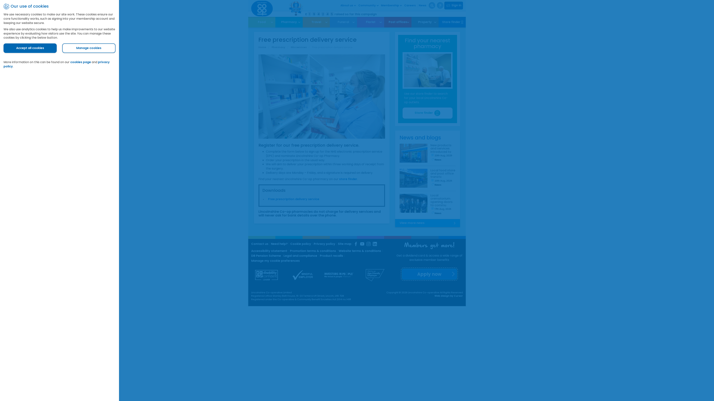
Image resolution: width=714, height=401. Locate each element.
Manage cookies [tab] (88, 48)
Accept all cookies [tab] (30, 48)
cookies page (80, 62)
